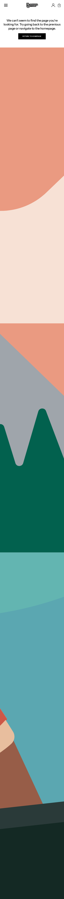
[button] (6, 5)
